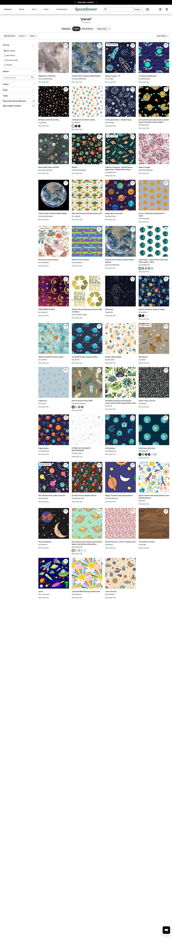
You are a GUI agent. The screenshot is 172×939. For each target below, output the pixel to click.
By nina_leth (42, 403)
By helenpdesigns (144, 218)
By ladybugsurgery (144, 79)
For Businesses (61, 9)
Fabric (46, 9)
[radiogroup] (19, 58)
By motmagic (109, 79)
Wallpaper (8, 9)
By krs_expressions (44, 594)
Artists (19, 71)
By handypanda (43, 498)
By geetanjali (42, 122)
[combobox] (138, 9)
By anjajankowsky (110, 172)
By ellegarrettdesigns (111, 498)
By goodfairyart (143, 451)
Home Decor (87, 29)
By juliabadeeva (110, 594)
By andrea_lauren (144, 125)
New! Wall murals (86, 2)
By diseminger (109, 122)
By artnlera (142, 500)
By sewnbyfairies (77, 262)
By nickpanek (76, 216)
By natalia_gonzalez (78, 498)
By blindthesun (43, 544)
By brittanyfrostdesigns (79, 170)
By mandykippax (43, 262)
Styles (33, 36)
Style (19, 90)
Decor (34, 9)
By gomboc (142, 359)
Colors (23, 36)
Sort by (19, 45)
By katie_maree (110, 359)
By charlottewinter (144, 265)
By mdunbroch (43, 312)
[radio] (5, 51)
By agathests (109, 312)
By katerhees (109, 544)
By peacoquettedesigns (45, 79)
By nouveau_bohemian (45, 170)
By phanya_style (77, 453)
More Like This (43, 82)
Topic (19, 95)
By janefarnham (77, 594)
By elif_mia (108, 406)
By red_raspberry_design (79, 314)
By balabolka (142, 403)
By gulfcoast (75, 359)
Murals (21, 9)
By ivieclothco (76, 122)
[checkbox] (34, 101)
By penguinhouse (110, 216)
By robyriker (142, 544)
